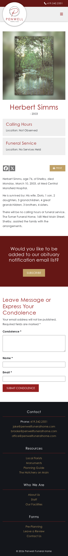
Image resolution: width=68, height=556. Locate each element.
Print (58, 168)
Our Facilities (34, 504)
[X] (12, 168)
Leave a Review (34, 531)
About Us (34, 494)
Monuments (34, 463)
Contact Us (34, 536)
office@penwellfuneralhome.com (34, 436)
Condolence (12, 331)
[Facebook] (6, 168)
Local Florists (34, 458)
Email (7, 372)
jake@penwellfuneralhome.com (34, 426)
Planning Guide (34, 467)
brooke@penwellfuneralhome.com (34, 431)
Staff (34, 499)
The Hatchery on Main (34, 472)
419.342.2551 (55, 3)
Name (8, 358)
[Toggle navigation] (61, 14)
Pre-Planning (34, 526)
